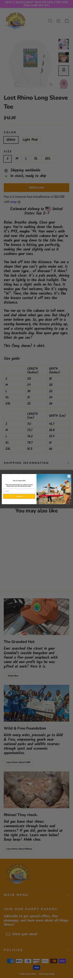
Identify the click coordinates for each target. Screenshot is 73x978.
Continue (19, 496)
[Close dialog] (69, 476)
